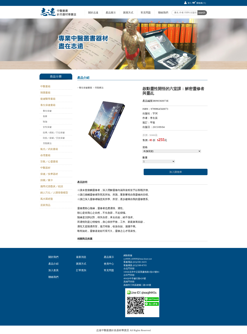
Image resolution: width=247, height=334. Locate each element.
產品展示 (111, 12)
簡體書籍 (45, 92)
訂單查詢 (81, 270)
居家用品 (45, 205)
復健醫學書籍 (47, 98)
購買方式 (128, 12)
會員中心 (109, 263)
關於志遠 (93, 12)
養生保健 (47, 111)
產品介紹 (53, 263)
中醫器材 (45, 167)
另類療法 (47, 143)
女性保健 (47, 127)
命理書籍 (45, 155)
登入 (190, 3)
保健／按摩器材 (49, 174)
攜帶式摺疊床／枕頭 (51, 186)
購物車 (201, 3)
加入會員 (53, 270)
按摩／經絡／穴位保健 (54, 132)
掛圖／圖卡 (46, 180)
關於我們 (53, 257)
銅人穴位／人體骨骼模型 (54, 192)
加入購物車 (175, 172)
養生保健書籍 (47, 105)
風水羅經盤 (46, 199)
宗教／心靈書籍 (49, 161)
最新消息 (81, 257)
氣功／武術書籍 (49, 149)
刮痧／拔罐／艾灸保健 (54, 138)
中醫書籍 (45, 86)
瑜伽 (45, 121)
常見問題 (146, 12)
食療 (45, 116)
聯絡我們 (163, 12)
